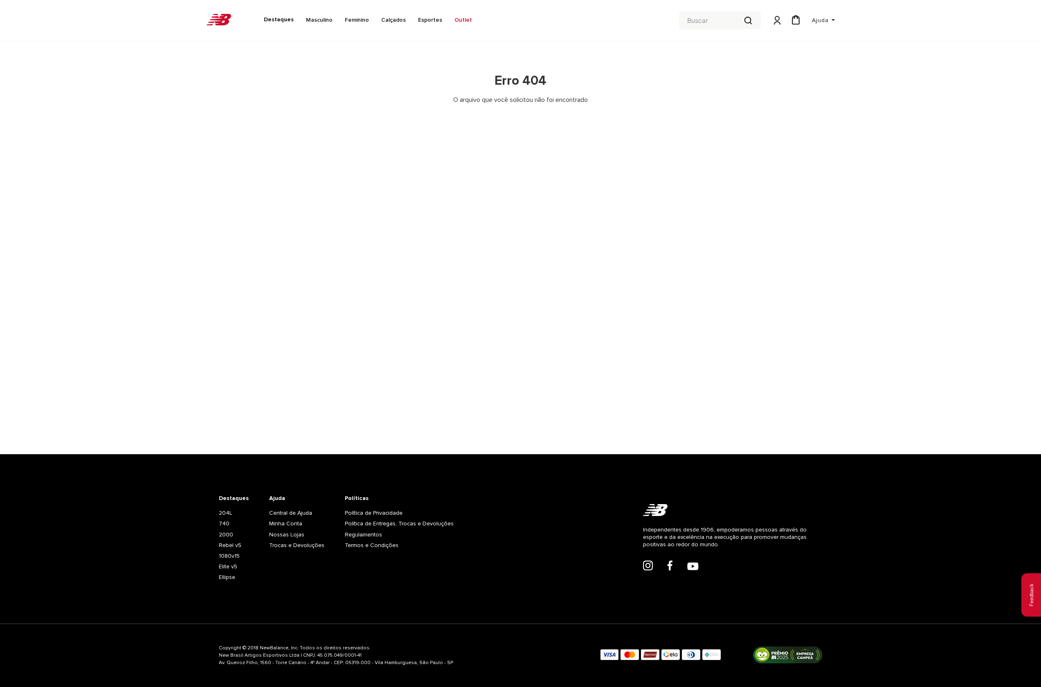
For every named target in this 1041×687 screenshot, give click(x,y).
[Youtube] (693, 567)
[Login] (776, 20)
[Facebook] (670, 566)
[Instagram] (648, 566)
